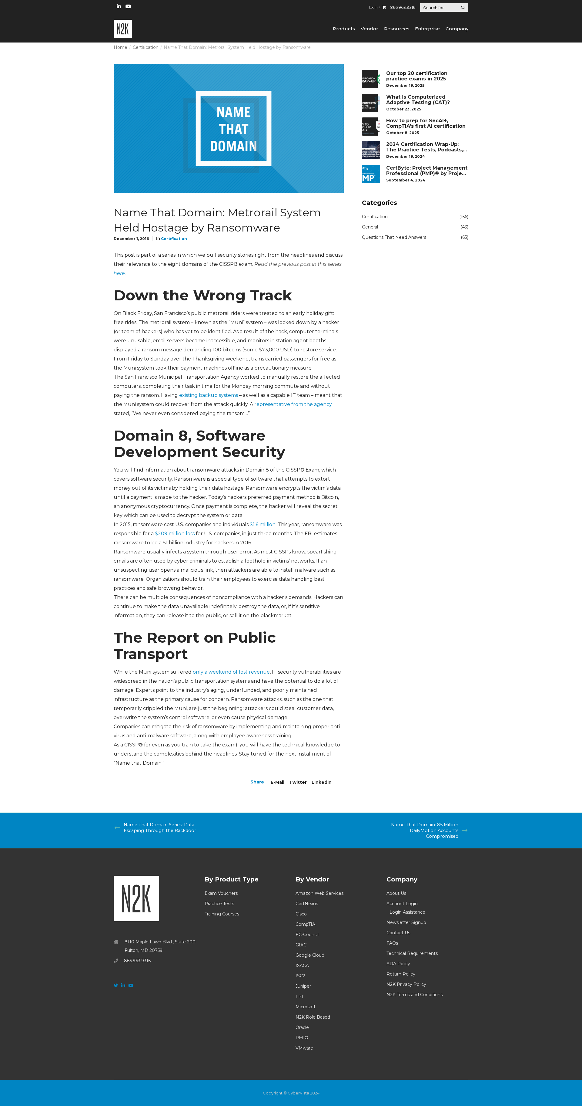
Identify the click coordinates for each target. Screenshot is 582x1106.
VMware (304, 1048)
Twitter (298, 782)
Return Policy (400, 974)
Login (373, 7)
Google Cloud (310, 955)
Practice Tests (219, 903)
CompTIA (305, 924)
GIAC (301, 945)
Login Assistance (407, 912)
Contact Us (398, 932)
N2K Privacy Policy (406, 984)
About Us (396, 893)
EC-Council (307, 934)
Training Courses (222, 914)
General (370, 227)
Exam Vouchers (221, 893)
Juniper (303, 986)
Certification (174, 238)
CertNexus (307, 903)
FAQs (392, 943)
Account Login (402, 903)
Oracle (302, 1027)
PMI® (302, 1037)
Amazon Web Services (319, 893)
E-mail (277, 782)
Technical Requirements (412, 953)
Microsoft (306, 1007)
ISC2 (300, 976)
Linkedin (322, 782)
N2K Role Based (313, 1017)
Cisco (301, 914)
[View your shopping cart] (384, 7)
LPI (299, 996)
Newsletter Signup (406, 922)
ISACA (302, 965)
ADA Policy (398, 963)
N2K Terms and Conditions (414, 994)
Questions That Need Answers (394, 237)
